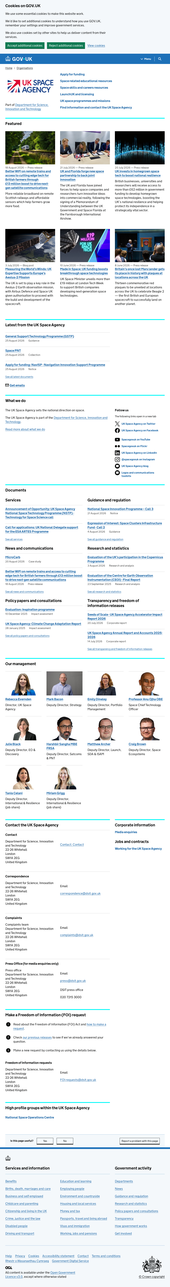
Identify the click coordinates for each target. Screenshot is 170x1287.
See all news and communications (24, 591)
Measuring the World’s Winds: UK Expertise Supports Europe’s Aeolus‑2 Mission (28, 273)
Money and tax (70, 1211)
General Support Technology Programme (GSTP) (39, 336)
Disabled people (16, 1226)
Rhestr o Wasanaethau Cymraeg (27, 1261)
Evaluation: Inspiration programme (30, 609)
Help (8, 1256)
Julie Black (13, 744)
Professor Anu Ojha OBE (146, 699)
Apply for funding (72, 74)
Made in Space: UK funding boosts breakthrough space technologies (84, 271)
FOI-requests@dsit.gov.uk (78, 1080)
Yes (48, 1141)
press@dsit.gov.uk (73, 981)
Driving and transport (19, 1233)
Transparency (124, 1218)
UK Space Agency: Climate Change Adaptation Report (43, 624)
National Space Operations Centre (29, 1117)
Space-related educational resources (86, 81)
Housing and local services (78, 1203)
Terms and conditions (106, 1256)
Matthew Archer (98, 744)
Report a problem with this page (140, 1141)
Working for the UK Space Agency (138, 849)
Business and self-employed (24, 1196)
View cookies (96, 45)
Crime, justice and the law (22, 1218)
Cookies (33, 1256)
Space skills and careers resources (84, 87)
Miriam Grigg (55, 793)
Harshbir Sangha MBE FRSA (61, 746)
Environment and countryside (80, 1196)
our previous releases (37, 1037)
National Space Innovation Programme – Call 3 (120, 509)
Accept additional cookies (24, 45)
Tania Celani (14, 793)
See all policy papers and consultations (27, 635)
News (119, 1189)
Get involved (123, 1233)
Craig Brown (137, 744)
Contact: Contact (72, 844)
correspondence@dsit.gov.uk (80, 893)
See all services (14, 539)
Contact (83, 1256)
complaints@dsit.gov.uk (76, 935)
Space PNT (13, 350)
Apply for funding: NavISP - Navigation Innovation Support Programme (55, 365)
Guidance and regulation (131, 1196)
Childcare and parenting (21, 1203)
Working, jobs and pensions (78, 1233)
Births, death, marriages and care (28, 1189)
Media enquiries (126, 832)
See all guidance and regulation (105, 539)
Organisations (25, 68)
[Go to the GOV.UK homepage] (18, 59)
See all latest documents (19, 376)
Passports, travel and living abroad (83, 1218)
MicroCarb (12, 557)
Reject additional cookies (66, 45)
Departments (124, 1181)
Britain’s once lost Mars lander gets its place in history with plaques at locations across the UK (140, 273)
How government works (131, 1226)
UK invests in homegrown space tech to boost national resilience (138, 173)
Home (8, 68)
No (68, 1141)
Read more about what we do (25, 429)
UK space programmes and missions (85, 101)
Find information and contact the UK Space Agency (96, 107)
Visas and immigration (75, 1226)
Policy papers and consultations (136, 1211)
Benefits (11, 1181)
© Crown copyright (152, 1277)
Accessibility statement (58, 1256)
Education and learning (75, 1181)
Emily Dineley (97, 699)
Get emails (17, 385)
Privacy (20, 1256)
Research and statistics (131, 1203)
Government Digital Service (70, 1261)
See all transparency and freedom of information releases (119, 649)
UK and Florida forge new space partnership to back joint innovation (82, 175)
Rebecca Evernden (18, 699)
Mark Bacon (54, 699)
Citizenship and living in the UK (26, 1211)
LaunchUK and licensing (77, 94)
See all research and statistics (104, 591)
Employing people (72, 1189)
